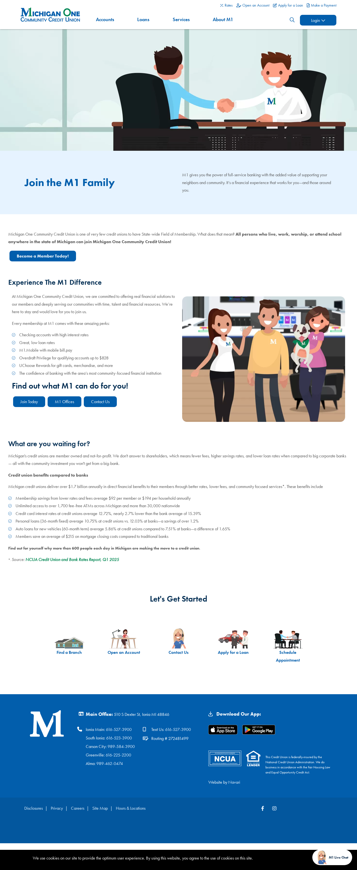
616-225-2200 (118, 755)
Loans (143, 19)
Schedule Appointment (288, 656)
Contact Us (100, 401)
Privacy (57, 808)
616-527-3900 (119, 729)
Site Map (100, 808)
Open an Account (124, 652)
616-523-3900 (119, 738)
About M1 (223, 19)
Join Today (29, 401)
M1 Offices (64, 401)
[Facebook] (263, 808)
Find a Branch (69, 652)
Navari (234, 782)
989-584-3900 (121, 746)
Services (181, 19)
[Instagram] (274, 808)
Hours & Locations (130, 808)
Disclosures (33, 808)
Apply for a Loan (233, 652)
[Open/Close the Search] (292, 20)
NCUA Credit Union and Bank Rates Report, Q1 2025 (72, 559)
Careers (77, 808)
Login (315, 20)
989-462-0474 (109, 763)
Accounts (105, 19)
